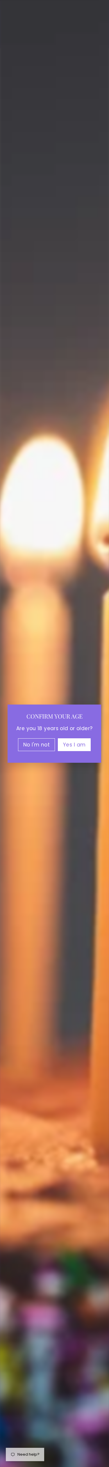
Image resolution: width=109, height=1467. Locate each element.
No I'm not (36, 744)
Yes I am (74, 744)
